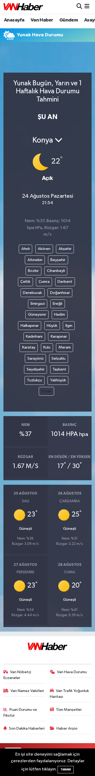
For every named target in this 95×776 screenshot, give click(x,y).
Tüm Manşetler (69, 710)
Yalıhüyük (58, 380)
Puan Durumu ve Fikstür (20, 712)
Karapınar (59, 336)
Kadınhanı (34, 336)
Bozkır (33, 271)
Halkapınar (30, 326)
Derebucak (32, 293)
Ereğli (57, 304)
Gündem (68, 20)
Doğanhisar (60, 293)
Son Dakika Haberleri (27, 728)
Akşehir (65, 249)
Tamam (65, 769)
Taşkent (59, 369)
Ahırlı (25, 249)
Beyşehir (57, 260)
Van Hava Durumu (72, 672)
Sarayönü (35, 358)
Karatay (28, 347)
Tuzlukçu (34, 380)
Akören (44, 249)
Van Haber (42, 20)
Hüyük (52, 326)
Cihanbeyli (56, 271)
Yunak (46, 391)
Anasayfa (14, 20)
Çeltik (25, 282)
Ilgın (68, 326)
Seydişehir (36, 369)
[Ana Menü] (86, 7)
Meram (65, 347)
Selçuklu (58, 358)
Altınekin (34, 260)
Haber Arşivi (66, 728)
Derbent (65, 282)
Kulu (46, 347)
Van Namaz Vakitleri (27, 691)
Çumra (44, 282)
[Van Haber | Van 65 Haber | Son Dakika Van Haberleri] (23, 6)
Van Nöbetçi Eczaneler (17, 675)
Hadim (59, 314)
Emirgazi (38, 304)
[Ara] (79, 7)
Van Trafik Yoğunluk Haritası (69, 694)
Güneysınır (37, 314)
